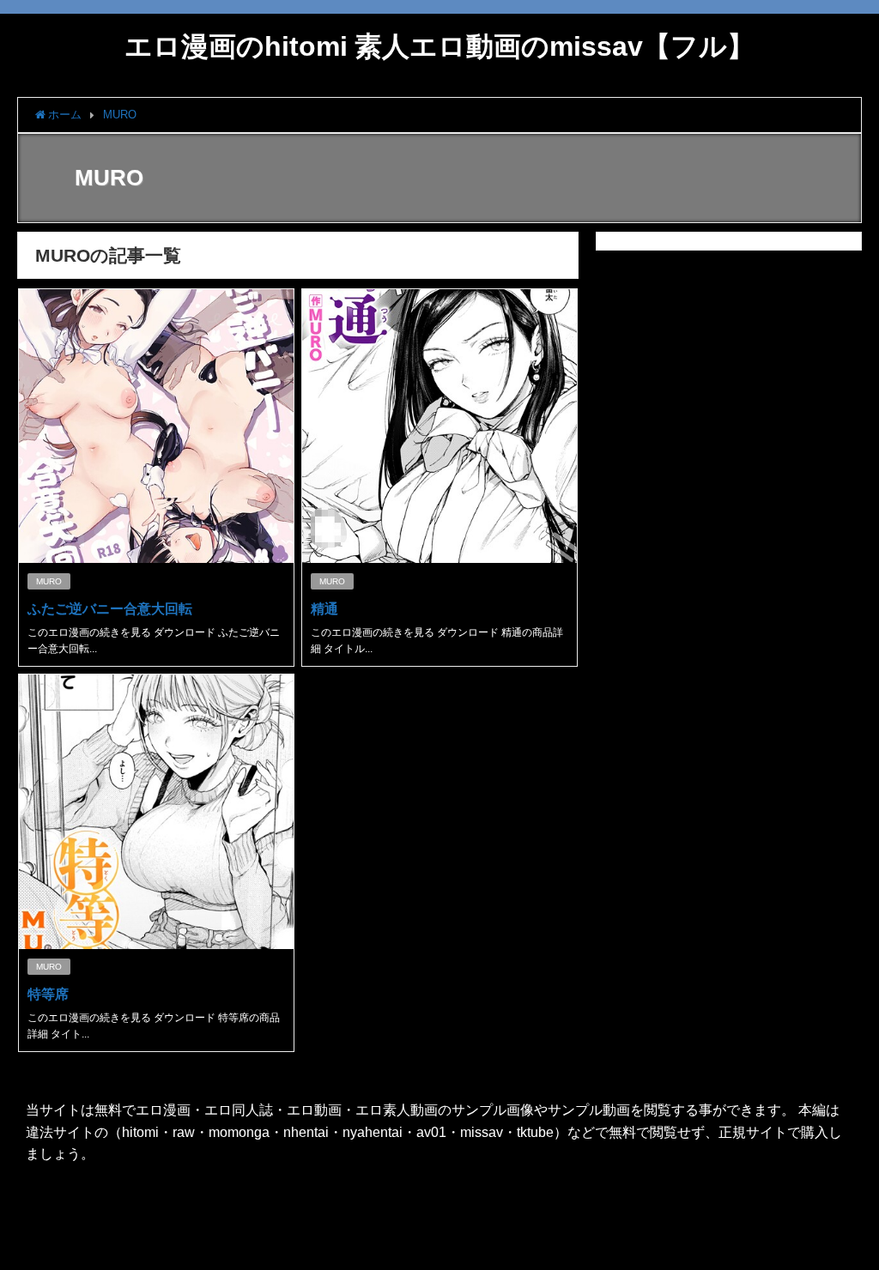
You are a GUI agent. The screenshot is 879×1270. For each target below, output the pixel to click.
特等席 (48, 994)
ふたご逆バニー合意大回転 (109, 608)
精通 (324, 608)
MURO (49, 581)
